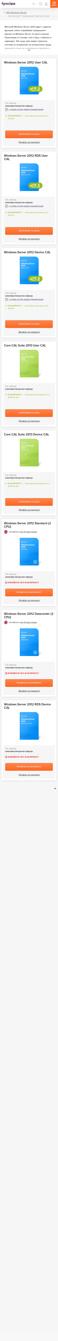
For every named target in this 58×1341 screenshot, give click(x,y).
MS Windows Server (16, 12)
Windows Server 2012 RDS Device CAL (27, 706)
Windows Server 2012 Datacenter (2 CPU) (28, 615)
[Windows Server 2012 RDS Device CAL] (29, 725)
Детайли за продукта (29, 142)
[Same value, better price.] (8, 4)
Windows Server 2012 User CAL (25, 62)
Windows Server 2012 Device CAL (27, 252)
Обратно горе (54, 788)
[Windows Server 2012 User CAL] (29, 80)
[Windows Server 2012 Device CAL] (29, 270)
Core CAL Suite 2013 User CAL (25, 345)
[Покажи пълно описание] (29, 51)
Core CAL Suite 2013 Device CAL (26, 434)
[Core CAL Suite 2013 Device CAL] (29, 452)
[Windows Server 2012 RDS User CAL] (29, 177)
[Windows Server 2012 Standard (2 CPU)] (29, 551)
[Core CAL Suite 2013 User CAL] (29, 363)
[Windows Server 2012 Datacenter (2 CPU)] (29, 642)
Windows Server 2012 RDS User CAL (26, 157)
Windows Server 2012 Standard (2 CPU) (27, 525)
